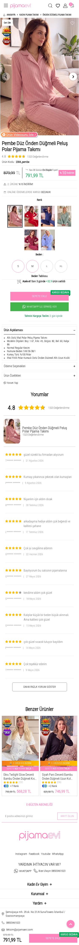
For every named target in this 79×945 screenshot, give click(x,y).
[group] (39, 76)
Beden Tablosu (39, 276)
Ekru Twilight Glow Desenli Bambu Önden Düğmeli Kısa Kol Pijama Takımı (20, 777)
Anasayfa (11, 15)
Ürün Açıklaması (13, 330)
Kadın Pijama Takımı (29, 15)
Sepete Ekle (50, 295)
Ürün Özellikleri (12, 375)
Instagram (21, 853)
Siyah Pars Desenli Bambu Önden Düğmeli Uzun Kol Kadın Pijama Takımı (57, 777)
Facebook (34, 853)
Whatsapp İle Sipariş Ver (42, 306)
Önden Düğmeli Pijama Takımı (57, 15)
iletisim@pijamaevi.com (19, 929)
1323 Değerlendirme (37, 156)
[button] (6, 77)
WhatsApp (58, 853)
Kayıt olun (67, 816)
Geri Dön (7, 23)
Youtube (45, 853)
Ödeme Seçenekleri (14, 366)
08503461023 (13, 922)
